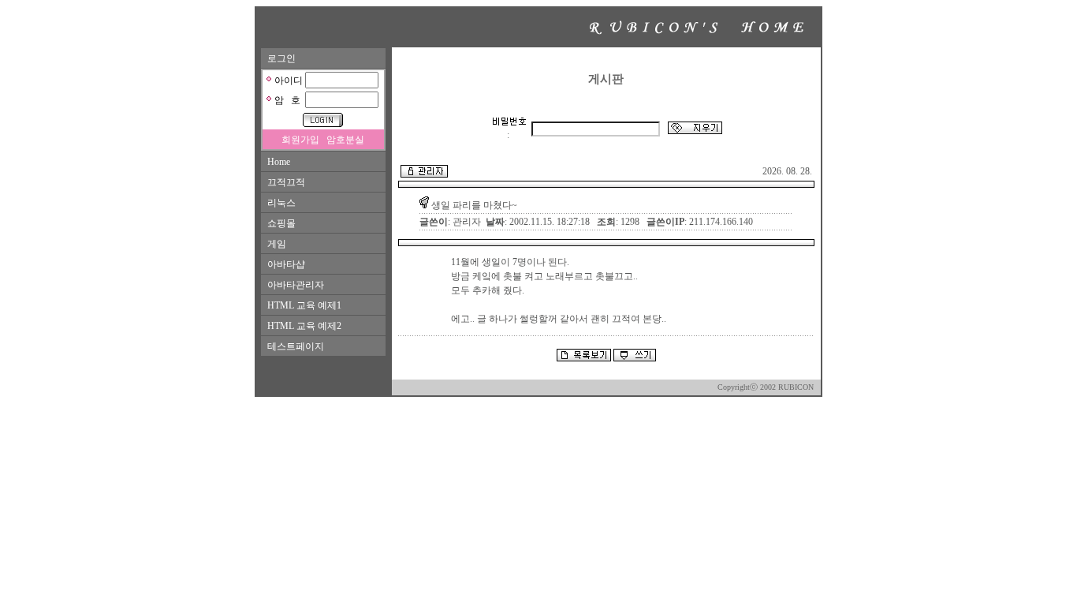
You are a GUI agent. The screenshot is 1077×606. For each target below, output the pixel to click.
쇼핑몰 (281, 223)
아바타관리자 (295, 284)
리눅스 (281, 202)
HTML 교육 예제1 (304, 305)
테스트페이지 (295, 346)
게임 (276, 243)
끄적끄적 (286, 182)
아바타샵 (286, 264)
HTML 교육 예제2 (304, 325)
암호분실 (345, 139)
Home (278, 161)
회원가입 (300, 139)
